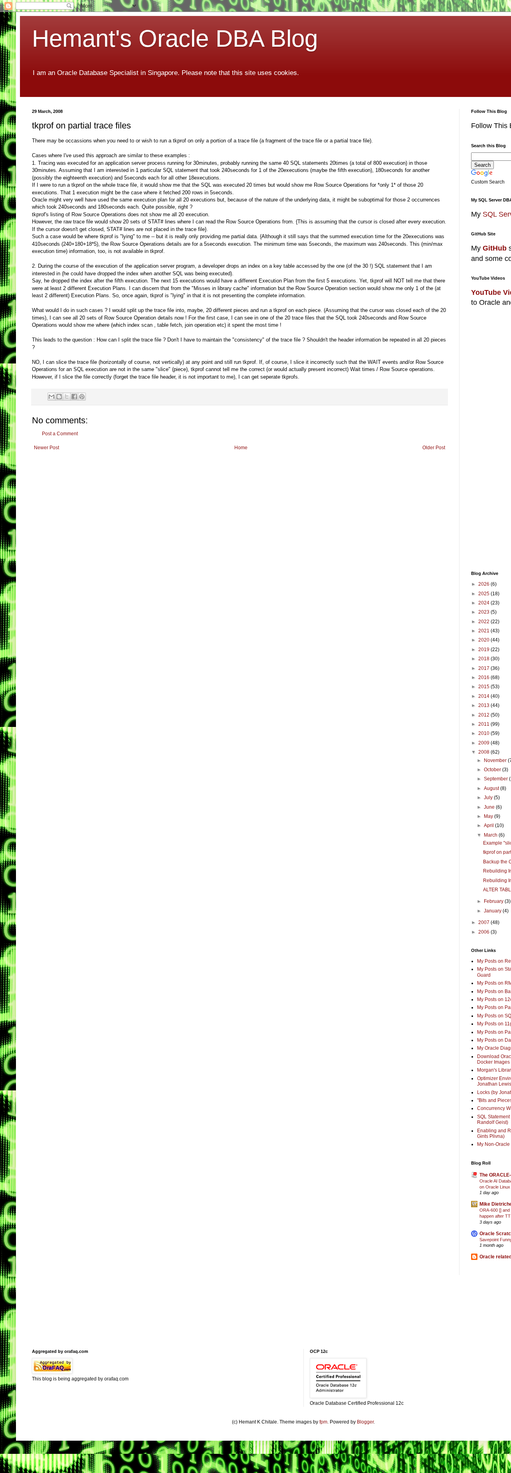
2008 (484, 752)
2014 (484, 696)
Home (241, 447)
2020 (484, 640)
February (494, 901)
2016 (484, 677)
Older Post (433, 447)
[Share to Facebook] (74, 397)
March (491, 835)
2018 (484, 658)
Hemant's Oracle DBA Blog (175, 38)
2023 (484, 612)
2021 (484, 631)
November (496, 760)
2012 (484, 715)
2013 (484, 705)
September (496, 779)
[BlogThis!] (59, 397)
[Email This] (51, 397)
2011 (484, 724)
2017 (484, 668)
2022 (484, 621)
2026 (484, 584)
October (493, 769)
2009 (484, 743)
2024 (484, 603)
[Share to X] (67, 397)
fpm (323, 1422)
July (489, 797)
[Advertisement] (225, 1317)
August (492, 788)
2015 (484, 686)
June (490, 807)
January (493, 911)
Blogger (365, 1422)
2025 (484, 593)
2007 (484, 922)
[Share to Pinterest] (82, 397)
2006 (484, 932)
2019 (484, 649)
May (489, 816)
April (489, 825)
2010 (484, 733)
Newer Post (46, 447)
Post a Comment (60, 433)
